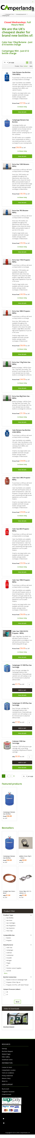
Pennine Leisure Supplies (13, 968)
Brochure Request (8, 1027)
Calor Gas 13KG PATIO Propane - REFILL (20, 632)
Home (2, 14)
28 (7, 992)
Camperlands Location (8, 1070)
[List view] (27, 62)
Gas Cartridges (10, 923)
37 (7, 994)
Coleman (9, 953)
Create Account (6, 1094)
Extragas (9, 960)
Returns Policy (6, 1078)
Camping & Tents (9, 14)
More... (6, 973)
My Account (5, 1089)
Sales (31, 66)
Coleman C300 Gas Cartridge (18, 742)
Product (17, 66)
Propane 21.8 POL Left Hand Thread (17, 985)
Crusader (9, 958)
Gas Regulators (11, 925)
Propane (8, 940)
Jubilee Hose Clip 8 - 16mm (25, 857)
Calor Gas (9, 947)
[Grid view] (30, 62)
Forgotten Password (8, 1091)
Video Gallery (6, 1057)
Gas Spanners (10, 928)
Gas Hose (9, 920)
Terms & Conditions (8, 1073)
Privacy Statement (7, 1075)
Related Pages (6, 1054)
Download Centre (7, 1059)
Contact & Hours (7, 1067)
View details (22, 112)
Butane (8, 938)
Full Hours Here (21, 23)
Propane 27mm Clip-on (13, 982)
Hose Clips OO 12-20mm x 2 (25, 892)
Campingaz (9, 950)
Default (25, 66)
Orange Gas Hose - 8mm (9, 892)
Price (21, 66)
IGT (7, 965)
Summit (8, 971)
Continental (9, 955)
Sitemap (4, 1048)
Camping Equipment (21, 14)
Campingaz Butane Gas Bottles (9, 813)
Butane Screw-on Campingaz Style (16, 980)
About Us (4, 1081)
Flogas (8, 963)
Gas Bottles (9, 918)
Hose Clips (9, 931)
